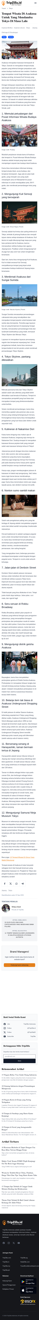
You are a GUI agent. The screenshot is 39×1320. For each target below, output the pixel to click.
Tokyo (11, 8)
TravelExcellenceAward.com (29, 1266)
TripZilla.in (5, 1262)
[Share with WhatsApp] (17, 884)
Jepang (11, 37)
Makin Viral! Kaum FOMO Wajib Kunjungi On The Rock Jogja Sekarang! (18, 1162)
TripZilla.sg (24, 1258)
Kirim (19, 1061)
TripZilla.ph (6, 1270)
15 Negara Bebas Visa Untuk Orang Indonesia (19, 1075)
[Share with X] (11, 884)
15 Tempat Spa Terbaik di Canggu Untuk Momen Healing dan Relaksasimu (17, 1187)
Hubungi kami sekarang (19, 965)
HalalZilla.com (25, 1262)
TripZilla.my (6, 1266)
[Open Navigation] (35, 3)
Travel (4, 8)
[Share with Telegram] (22, 884)
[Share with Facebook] (5, 884)
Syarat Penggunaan (9, 1285)
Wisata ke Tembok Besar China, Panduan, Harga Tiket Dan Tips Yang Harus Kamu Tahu (19, 1173)
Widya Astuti (16, 907)
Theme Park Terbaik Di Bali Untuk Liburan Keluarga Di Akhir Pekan (18, 1201)
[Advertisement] (19, 992)
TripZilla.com (6, 1258)
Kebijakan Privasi (8, 1289)
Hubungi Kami (7, 1281)
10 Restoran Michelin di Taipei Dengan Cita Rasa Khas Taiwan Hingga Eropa (18, 1148)
